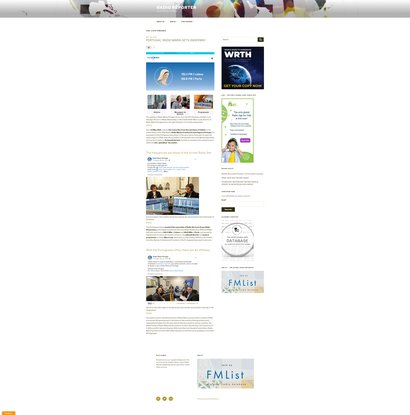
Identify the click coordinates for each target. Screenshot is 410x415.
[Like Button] (148, 47)
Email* (224, 200)
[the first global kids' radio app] (238, 162)
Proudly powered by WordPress (208, 399)
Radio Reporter (176, 7)
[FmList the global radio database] (243, 292)
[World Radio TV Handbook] (243, 89)
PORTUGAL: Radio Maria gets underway (176, 40)
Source (149, 125)
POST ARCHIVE (187, 21)
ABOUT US (160, 21)
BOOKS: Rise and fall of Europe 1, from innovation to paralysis (242, 174)
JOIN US (173, 21)
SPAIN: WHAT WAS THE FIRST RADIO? (236, 178)
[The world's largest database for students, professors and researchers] (238, 261)
